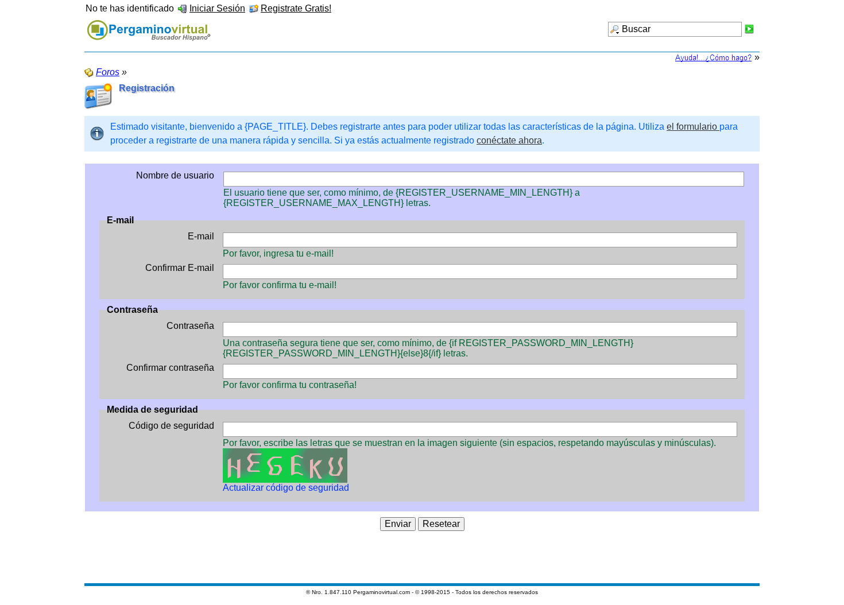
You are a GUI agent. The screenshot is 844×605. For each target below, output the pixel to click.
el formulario (693, 126)
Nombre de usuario (175, 175)
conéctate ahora (509, 140)
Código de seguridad (171, 426)
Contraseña (190, 326)
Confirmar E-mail (179, 268)
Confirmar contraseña (170, 368)
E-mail (201, 236)
